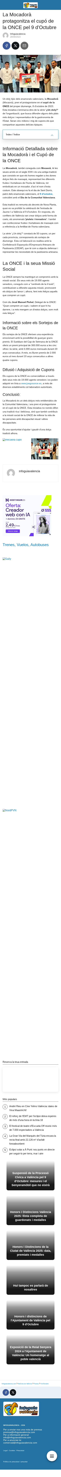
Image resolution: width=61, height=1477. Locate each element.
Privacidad (20, 1450)
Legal (5, 1450)
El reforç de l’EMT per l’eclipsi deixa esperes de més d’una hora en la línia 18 (32, 1118)
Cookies (12, 1450)
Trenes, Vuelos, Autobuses (26, 544)
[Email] (24, 46)
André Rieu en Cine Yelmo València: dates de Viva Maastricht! (33, 1108)
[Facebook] (6, 46)
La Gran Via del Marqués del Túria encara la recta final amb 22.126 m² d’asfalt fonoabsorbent (32, 1139)
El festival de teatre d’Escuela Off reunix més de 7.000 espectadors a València (33, 1127)
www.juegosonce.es (31, 383)
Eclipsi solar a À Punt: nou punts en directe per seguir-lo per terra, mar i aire (32, 1151)
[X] (15, 46)
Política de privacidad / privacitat (15, 1462)
